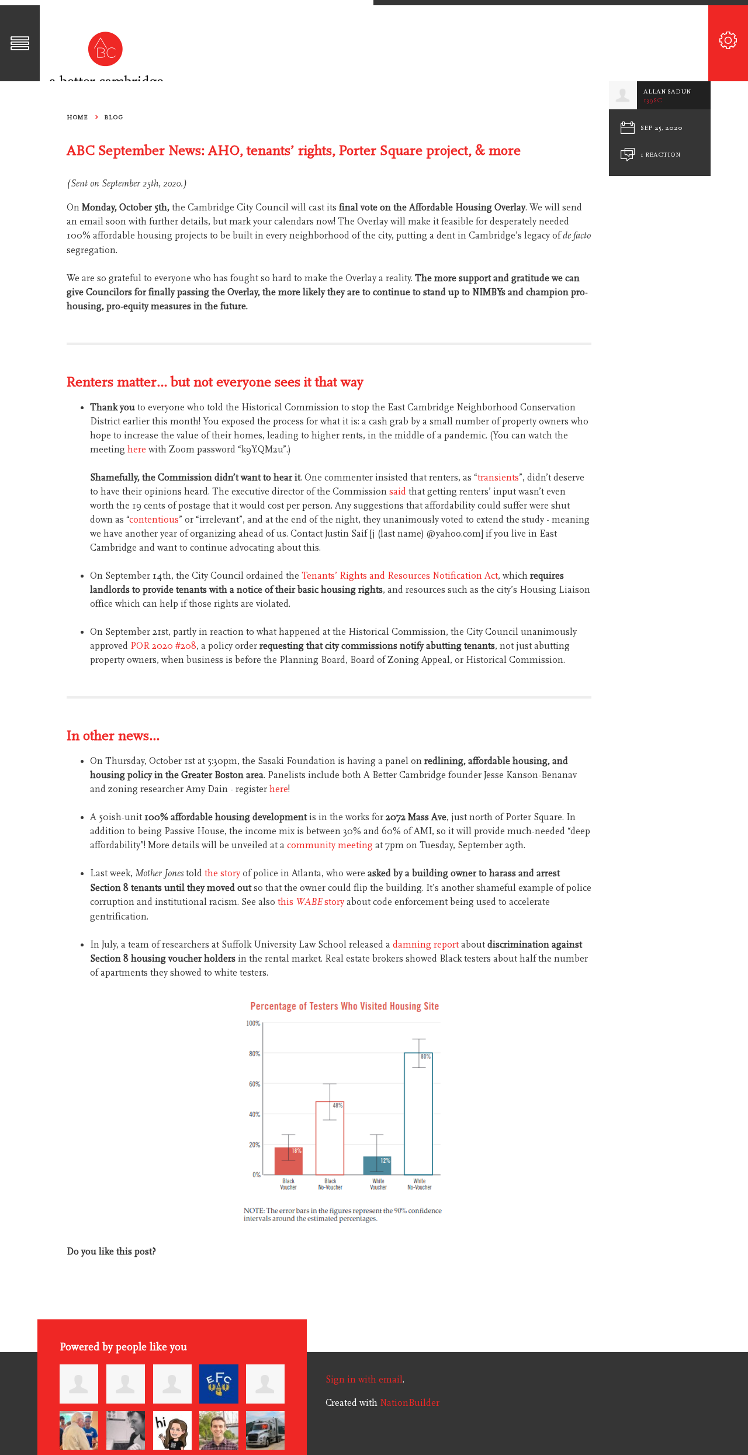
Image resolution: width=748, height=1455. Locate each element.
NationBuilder (409, 1403)
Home (77, 117)
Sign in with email (364, 1379)
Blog (113, 117)
